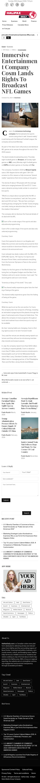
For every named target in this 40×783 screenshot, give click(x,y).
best (17, 602)
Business (14, 21)
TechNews (22, 617)
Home (4, 21)
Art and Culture (8, 602)
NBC (10, 162)
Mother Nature (17, 609)
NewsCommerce (8, 613)
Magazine (6, 609)
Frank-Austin (6, 412)
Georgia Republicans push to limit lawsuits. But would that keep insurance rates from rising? (29, 403)
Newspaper (21, 613)
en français (6, 28)
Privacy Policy (6, 773)
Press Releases (7, 25)
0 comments (22, 50)
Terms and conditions (21, 773)
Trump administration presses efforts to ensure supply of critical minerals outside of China (9, 424)
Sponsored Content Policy (11, 769)
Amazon (21, 160)
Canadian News (23, 25)
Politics (30, 613)
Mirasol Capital (31, 170)
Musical (28, 609)
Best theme (26, 602)
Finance (34, 21)
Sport (13, 617)
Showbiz (5, 617)
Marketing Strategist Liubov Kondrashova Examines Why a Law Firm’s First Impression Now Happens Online (20, 536)
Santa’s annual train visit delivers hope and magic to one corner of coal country (29, 447)
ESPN (6, 165)
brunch (5, 606)
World (24, 21)
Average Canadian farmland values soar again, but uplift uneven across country (9, 403)
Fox (33, 165)
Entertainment (25, 606)
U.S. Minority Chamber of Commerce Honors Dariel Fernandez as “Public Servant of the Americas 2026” (18, 527)
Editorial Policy (27, 769)
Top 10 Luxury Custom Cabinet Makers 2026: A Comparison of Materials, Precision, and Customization (19, 545)
